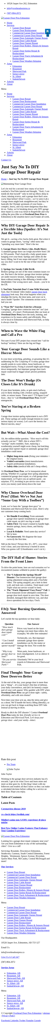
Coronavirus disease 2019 (13, 809)
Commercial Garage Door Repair (27, 35)
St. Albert (16, 76)
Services (10, 25)
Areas (9, 63)
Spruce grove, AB (15, 981)
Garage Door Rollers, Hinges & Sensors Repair (28, 890)
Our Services (7, 866)
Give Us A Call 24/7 (10, 957)
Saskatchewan (18, 79)
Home (9, 23)
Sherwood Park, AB (16, 978)
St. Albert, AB (13, 983)
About (9, 84)
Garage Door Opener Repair (25, 43)
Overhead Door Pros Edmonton (27, 1013)
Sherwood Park (19, 71)
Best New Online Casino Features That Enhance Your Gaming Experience (24, 829)
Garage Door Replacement (24, 30)
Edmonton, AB (13, 973)
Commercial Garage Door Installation (29, 33)
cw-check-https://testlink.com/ (15, 814)
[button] (25, 89)
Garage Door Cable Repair (24, 40)
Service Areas (7, 967)
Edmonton (17, 66)
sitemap (46, 1013)
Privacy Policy (8, 1015)
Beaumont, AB (13, 975)
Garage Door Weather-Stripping (26, 61)
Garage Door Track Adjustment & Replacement (28, 895)
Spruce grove (18, 74)
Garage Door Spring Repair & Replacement (26, 892)
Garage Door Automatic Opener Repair (30, 38)
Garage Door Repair (21, 28)
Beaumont (17, 69)
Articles (10, 81)
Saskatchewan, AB (15, 986)
